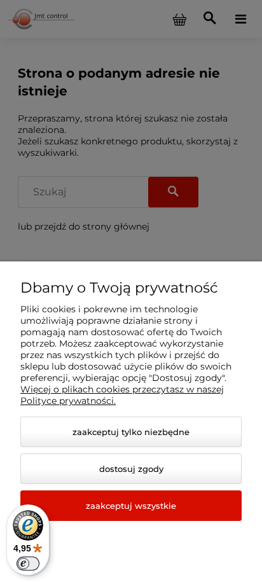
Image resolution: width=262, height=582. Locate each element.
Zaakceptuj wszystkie (131, 506)
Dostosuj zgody (131, 469)
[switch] (28, 564)
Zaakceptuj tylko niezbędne (131, 432)
